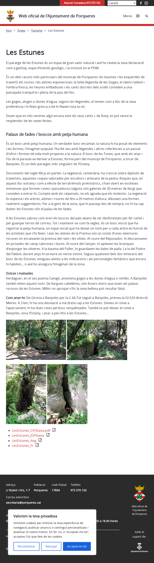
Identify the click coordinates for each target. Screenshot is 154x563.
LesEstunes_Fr (22, 445)
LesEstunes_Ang (24, 440)
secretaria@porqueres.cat (23, 502)
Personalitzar (26, 546)
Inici (9, 30)
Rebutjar (51, 546)
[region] (52, 532)
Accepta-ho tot (77, 546)
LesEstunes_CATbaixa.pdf (31, 430)
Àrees (21, 30)
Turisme (36, 30)
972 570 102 (79, 490)
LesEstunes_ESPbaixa (28, 435)
